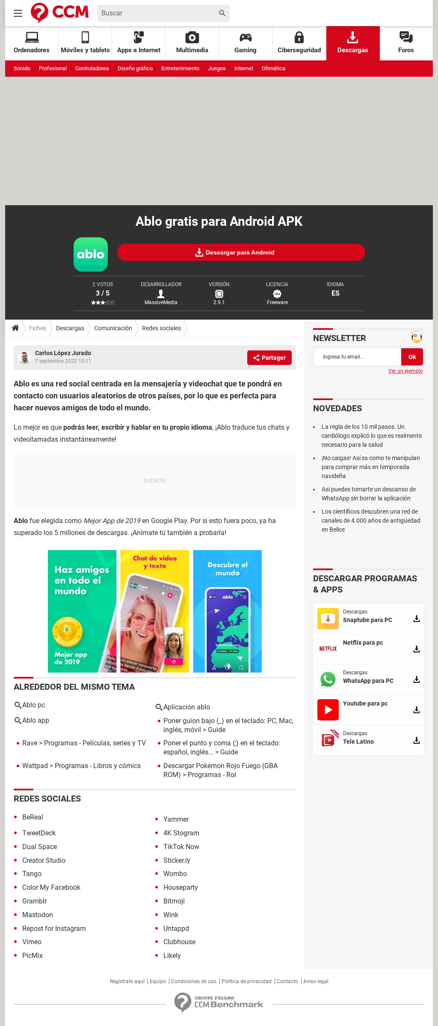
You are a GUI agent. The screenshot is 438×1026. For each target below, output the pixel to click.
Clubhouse (179, 942)
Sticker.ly (176, 860)
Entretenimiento (180, 68)
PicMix (32, 955)
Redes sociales (161, 328)
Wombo (175, 874)
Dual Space (39, 847)
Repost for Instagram (54, 928)
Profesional (53, 68)
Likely (172, 955)
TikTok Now (181, 847)
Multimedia (192, 50)
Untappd (176, 928)
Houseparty (180, 887)
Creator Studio (43, 860)
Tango (31, 874)
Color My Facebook (51, 887)
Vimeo (31, 942)
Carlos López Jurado (63, 353)
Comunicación (113, 328)
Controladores (92, 68)
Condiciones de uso (193, 981)
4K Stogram (181, 833)
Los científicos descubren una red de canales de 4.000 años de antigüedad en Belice (371, 520)
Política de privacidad (247, 981)
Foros (406, 50)
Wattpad (35, 766)
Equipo (158, 981)
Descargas (352, 50)
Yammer (176, 819)
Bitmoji (174, 901)
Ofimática (273, 68)
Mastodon (37, 915)
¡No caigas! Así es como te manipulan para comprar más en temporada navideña (371, 467)
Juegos (217, 68)
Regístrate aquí (127, 981)
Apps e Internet (138, 50)
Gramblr (34, 901)
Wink (170, 915)
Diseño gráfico (135, 68)
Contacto (287, 981)
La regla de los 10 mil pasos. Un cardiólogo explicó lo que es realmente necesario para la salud (372, 435)
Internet (243, 68)
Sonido (22, 68)
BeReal (32, 817)
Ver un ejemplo (405, 371)
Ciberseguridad (299, 50)
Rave (29, 743)
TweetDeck (39, 833)
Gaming (245, 50)
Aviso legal (315, 981)
